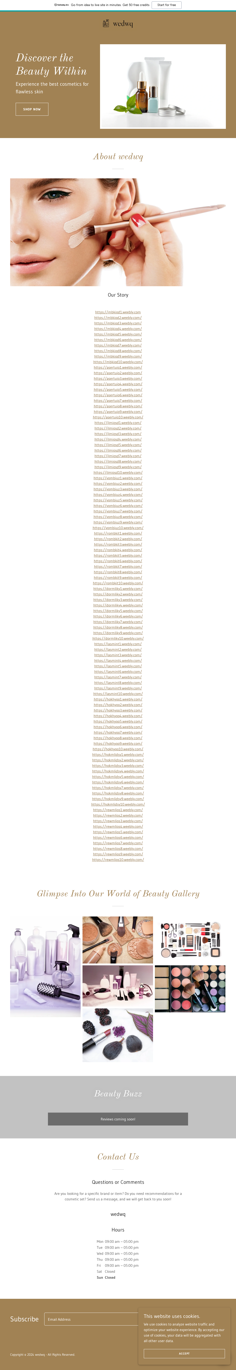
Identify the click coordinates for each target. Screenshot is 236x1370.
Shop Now (32, 109)
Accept (184, 1353)
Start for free (166, 5)
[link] (118, 23)
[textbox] (118, 1319)
